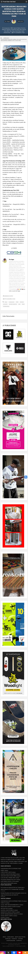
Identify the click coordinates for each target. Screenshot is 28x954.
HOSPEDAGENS (10, 940)
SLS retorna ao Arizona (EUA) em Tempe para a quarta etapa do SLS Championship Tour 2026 (12, 888)
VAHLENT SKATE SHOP (7, 876)
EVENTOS (14, 939)
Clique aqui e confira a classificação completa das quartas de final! (12, 103)
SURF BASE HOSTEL (6, 881)
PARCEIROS (10, 937)
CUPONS (20, 939)
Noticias (24, 29)
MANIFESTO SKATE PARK (8, 912)
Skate (13, 31)
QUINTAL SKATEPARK (7, 874)
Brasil (6, 302)
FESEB (2, 917)
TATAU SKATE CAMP (6, 916)
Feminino (23, 28)
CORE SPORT (4, 872)
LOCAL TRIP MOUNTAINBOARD (9, 905)
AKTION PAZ (4, 908)
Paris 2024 (6, 31)
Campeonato (7, 28)
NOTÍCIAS (8, 939)
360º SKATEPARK (5, 883)
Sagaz (8, 21)
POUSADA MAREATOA (7, 879)
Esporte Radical (16, 28)
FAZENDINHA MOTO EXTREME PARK (11, 868)
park (19, 304)
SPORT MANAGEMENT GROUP (9, 914)
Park (10, 31)
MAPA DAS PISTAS (20, 937)
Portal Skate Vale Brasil (9, 1)
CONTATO (19, 940)
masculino (5, 304)
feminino (22, 302)
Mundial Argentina (13, 304)
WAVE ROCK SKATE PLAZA (8, 906)
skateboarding (6, 306)
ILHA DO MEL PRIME (6, 878)
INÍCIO (4, 937)
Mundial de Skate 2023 (16, 29)
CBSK (11, 28)
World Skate (18, 31)
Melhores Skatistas (6, 29)
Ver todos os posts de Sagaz (17, 290)
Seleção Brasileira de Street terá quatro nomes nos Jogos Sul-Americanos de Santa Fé (13, 894)
